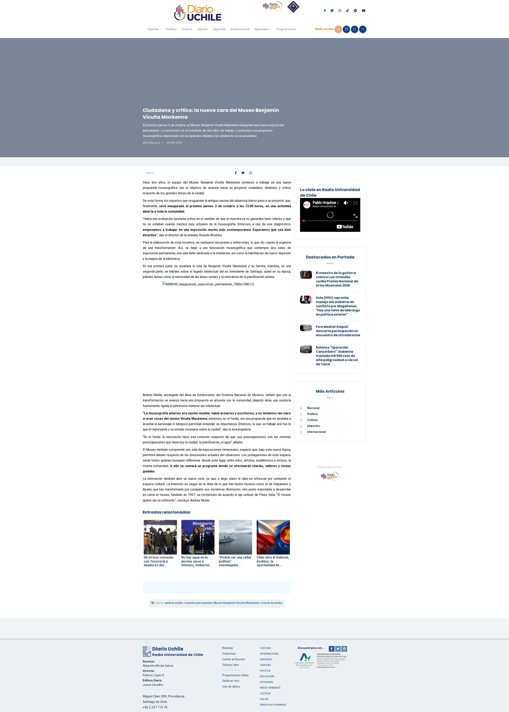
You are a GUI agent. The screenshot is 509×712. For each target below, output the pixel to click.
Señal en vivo (230, 681)
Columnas (229, 653)
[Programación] (346, 29)
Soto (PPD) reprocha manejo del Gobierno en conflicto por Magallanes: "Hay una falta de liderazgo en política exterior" (338, 306)
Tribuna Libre (230, 665)
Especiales (261, 29)
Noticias (153, 29)
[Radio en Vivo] (338, 29)
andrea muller (174, 602)
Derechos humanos (273, 704)
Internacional (240, 29)
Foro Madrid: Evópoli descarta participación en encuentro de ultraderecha (338, 331)
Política (171, 29)
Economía (266, 682)
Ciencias (265, 664)
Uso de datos (231, 686)
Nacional (313, 408)
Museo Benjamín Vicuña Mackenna (236, 602)
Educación (267, 676)
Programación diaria (235, 675)
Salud (264, 698)
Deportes (219, 29)
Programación (286, 29)
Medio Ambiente (270, 687)
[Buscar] (354, 29)
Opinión (202, 29)
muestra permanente (198, 602)
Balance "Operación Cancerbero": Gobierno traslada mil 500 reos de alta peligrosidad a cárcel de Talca (337, 355)
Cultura (187, 29)
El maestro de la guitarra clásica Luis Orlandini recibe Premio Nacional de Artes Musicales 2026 (337, 279)
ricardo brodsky (271, 602)
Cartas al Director (233, 659)
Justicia (265, 693)
